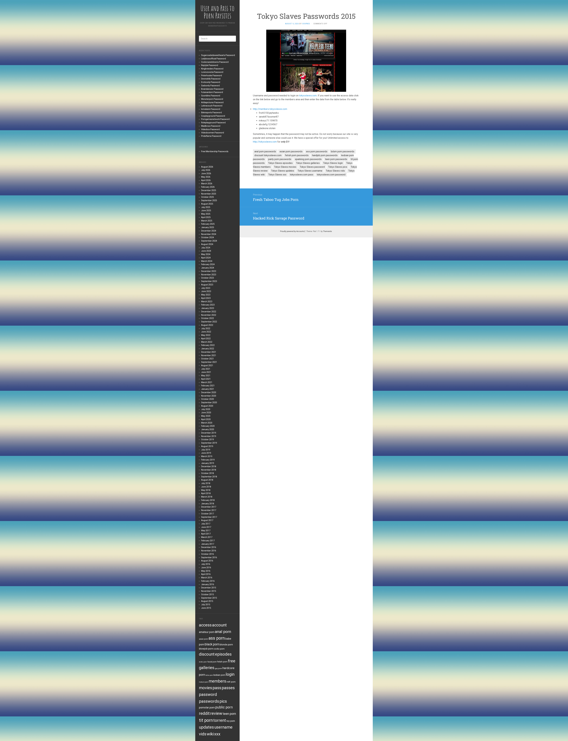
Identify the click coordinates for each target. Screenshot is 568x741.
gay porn (218, 668)
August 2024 (207, 244)
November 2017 (208, 510)
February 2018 (208, 500)
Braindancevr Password (212, 89)
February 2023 (208, 305)
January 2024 (207, 268)
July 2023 (205, 288)
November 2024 (208, 234)
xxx (217, 734)
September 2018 (209, 476)
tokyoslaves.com (308, 95)
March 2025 (206, 221)
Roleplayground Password (213, 122)
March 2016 (206, 577)
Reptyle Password (209, 65)
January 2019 (207, 463)
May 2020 (205, 416)
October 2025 (207, 197)
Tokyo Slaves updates (282, 170)
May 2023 (205, 295)
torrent (219, 720)
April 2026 (206, 180)
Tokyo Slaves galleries (308, 163)
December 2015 (208, 587)
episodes (223, 654)
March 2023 (206, 301)
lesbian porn (219, 675)
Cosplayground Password (213, 116)
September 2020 (209, 402)
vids (202, 734)
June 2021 (206, 372)
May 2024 (205, 254)
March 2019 (206, 456)
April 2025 (206, 217)
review (216, 713)
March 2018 (206, 497)
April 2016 (206, 574)
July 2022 (205, 328)
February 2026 (208, 187)
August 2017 (207, 520)
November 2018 (208, 470)
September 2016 (209, 557)
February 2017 (208, 540)
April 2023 (206, 298)
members (217, 681)
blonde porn (226, 644)
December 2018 (208, 466)
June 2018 (206, 487)
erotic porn (203, 662)
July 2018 (205, 483)
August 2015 (207, 601)
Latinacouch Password (211, 106)
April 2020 (206, 419)
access (205, 625)
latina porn (209, 675)
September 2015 (209, 598)
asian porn (203, 639)
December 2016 (208, 547)
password (208, 694)
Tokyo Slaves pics (337, 166)
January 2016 (207, 584)
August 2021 (207, 365)
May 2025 (205, 214)
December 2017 (208, 507)
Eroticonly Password (210, 82)
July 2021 (205, 369)
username (223, 727)
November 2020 (208, 396)
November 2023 (208, 274)
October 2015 (207, 594)
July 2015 (205, 604)
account (219, 625)
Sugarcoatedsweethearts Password (218, 55)
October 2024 (207, 237)
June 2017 (206, 527)
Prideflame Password (211, 136)
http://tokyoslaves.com (265, 141)
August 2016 (207, 561)
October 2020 (207, 399)
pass (217, 687)
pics (223, 701)
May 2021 (205, 375)
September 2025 (209, 200)
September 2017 (209, 517)
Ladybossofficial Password (213, 58)
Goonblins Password (210, 95)
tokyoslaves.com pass (301, 174)
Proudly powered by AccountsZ (292, 231)
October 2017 (207, 513)
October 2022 (207, 318)
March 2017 (206, 537)
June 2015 (206, 608)
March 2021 (206, 382)
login (230, 674)
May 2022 (205, 335)
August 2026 (207, 167)
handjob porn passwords (325, 155)
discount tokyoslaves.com (267, 155)
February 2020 (208, 426)
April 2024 (206, 258)
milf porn (231, 681)
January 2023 (207, 308)
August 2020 (207, 406)
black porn (212, 644)
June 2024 (206, 251)
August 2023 (207, 284)
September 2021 (209, 362)
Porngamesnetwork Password (215, 119)
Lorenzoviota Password (212, 72)
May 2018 (205, 490)
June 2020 (206, 412)
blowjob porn (206, 648)
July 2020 (205, 409)
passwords (209, 701)
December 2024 (208, 231)
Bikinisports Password (211, 112)
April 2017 (206, 534)
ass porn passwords (316, 151)
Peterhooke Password (211, 75)
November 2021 (208, 355)
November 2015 (208, 591)
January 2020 (207, 429)
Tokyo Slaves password (312, 166)
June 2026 (206, 173)
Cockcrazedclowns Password (215, 62)
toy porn (230, 721)
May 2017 (205, 530)
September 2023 (209, 281)
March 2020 (206, 423)
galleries (206, 667)
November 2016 (208, 550)
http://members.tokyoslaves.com (270, 109)
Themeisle (327, 231)
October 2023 (207, 278)
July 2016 (205, 564)
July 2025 (205, 207)
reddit (204, 713)
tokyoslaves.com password (331, 174)
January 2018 (207, 503)
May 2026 (205, 177)
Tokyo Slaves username (310, 170)
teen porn (229, 714)
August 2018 (207, 480)
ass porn (216, 638)
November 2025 (208, 194)
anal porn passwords (265, 151)
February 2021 (208, 385)
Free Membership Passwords (214, 151)
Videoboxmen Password (212, 132)
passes (228, 687)
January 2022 (207, 348)
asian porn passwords (291, 151)
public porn (224, 707)
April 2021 (206, 379)
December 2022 (208, 311)
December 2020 (208, 392)
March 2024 (206, 261)
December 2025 (208, 190)
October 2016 (207, 554)
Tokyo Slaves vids (335, 170)
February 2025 (208, 224)
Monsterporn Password (212, 99)
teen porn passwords (336, 159)
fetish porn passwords (297, 155)
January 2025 (207, 227)
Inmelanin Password (210, 109)
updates (206, 727)
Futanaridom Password (212, 92)
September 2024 (209, 241)
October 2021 (207, 358)
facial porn (212, 662)
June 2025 (206, 210)
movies (205, 687)
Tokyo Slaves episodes (280, 163)
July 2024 (205, 247)
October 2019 (207, 439)
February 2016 (208, 581)
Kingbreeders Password (212, 68)
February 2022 (208, 345)
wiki (210, 734)
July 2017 (205, 524)
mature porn (203, 682)
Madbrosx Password (210, 126)
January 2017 (207, 544)
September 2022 (209, 321)
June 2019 (206, 453)
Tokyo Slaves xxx (277, 174)
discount (207, 654)
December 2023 (208, 271)
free (231, 661)
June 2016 (206, 567)
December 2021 (208, 352)
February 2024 (208, 264)
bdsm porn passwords (342, 151)
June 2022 (206, 332)
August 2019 (207, 446)
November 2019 (208, 436)
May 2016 (205, 571)
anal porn (223, 631)
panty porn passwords (279, 159)
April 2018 (206, 493)
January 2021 (207, 389)
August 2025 (207, 204)
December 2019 (208, 433)
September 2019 (209, 443)
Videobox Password (210, 129)
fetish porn (222, 661)
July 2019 (205, 450)
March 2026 (206, 183)
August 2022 (207, 325)
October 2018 (207, 473)
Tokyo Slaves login (333, 163)
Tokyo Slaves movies (285, 166)
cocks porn (219, 648)
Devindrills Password (210, 79)
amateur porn (206, 632)
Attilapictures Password (212, 102)
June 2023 (206, 291)
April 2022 (206, 338)
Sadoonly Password (210, 85)
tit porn (206, 720)
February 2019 (208, 460)
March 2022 (206, 342)
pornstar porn (207, 707)
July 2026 (205, 170)
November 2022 (208, 315)
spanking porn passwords (308, 159)
